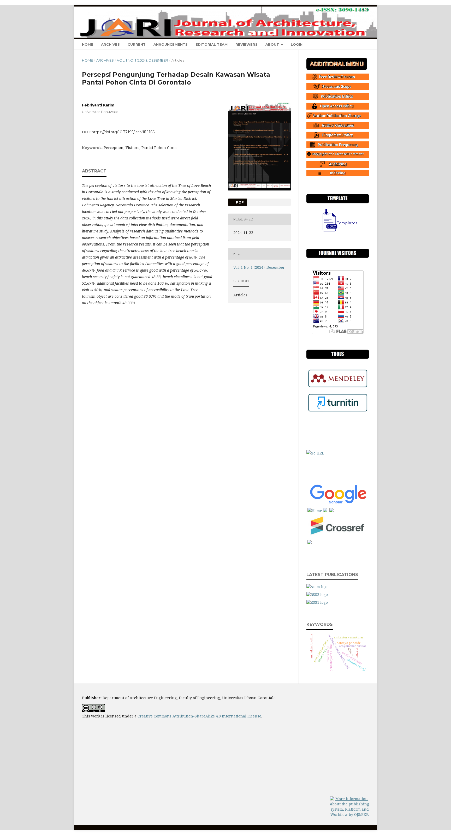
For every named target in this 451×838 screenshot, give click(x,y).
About (272, 44)
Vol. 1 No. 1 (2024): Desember (142, 60)
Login (296, 44)
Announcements (170, 44)
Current (137, 44)
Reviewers (246, 44)
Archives (110, 44)
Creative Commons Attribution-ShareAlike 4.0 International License (199, 716)
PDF (239, 202)
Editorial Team (211, 44)
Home (87, 44)
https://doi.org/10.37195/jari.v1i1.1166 (123, 132)
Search (358, 44)
